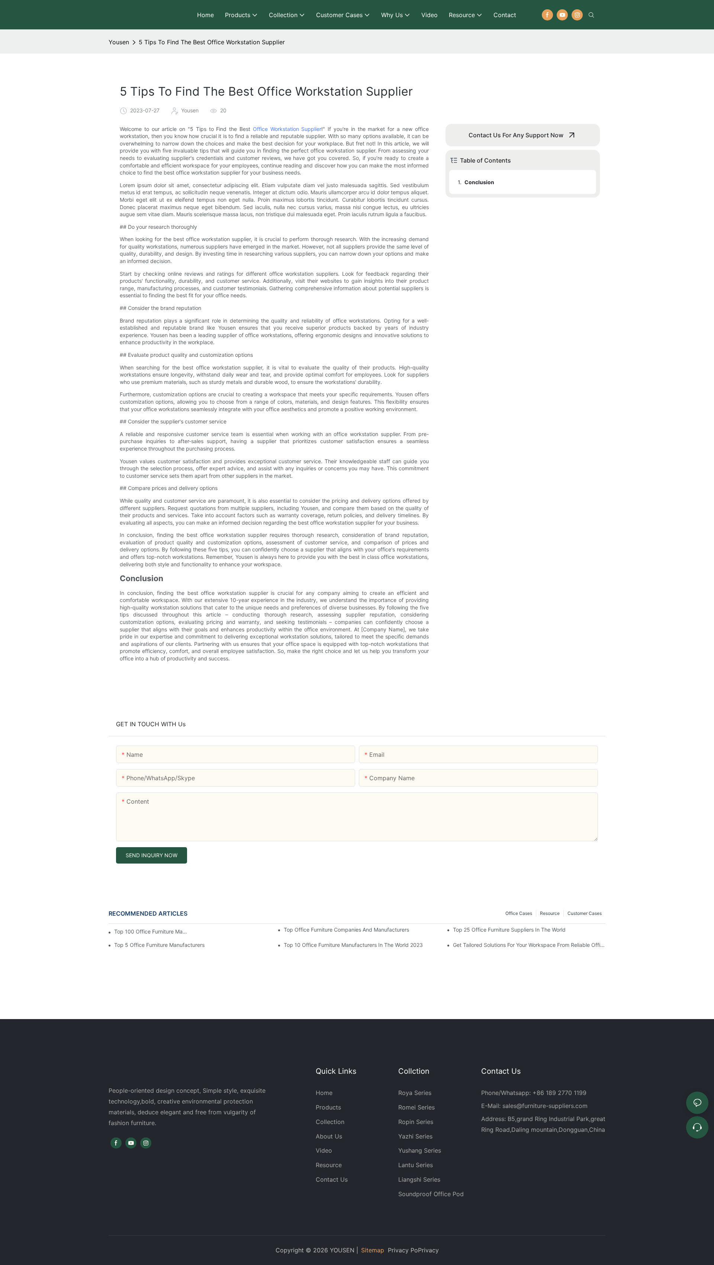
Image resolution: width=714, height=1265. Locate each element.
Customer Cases (584, 913)
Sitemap (372, 1250)
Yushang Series (419, 1150)
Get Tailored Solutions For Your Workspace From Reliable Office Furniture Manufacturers (529, 945)
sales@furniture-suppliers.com (545, 1105)
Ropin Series (415, 1121)
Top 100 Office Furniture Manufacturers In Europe (150, 931)
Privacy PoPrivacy (413, 1250)
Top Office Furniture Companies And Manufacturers (346, 929)
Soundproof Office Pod (431, 1194)
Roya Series (414, 1092)
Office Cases (518, 913)
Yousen (119, 42)
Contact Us (332, 1179)
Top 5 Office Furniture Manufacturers (159, 945)
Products (329, 1107)
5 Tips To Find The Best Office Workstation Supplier (212, 42)
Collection (330, 1121)
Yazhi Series (415, 1136)
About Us (329, 1136)
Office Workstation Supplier (287, 129)
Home (324, 1092)
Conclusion (479, 182)
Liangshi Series (419, 1179)
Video (324, 1150)
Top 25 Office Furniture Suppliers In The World (509, 929)
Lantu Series (415, 1165)
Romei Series (416, 1107)
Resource (550, 913)
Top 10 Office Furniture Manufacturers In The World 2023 (353, 945)
